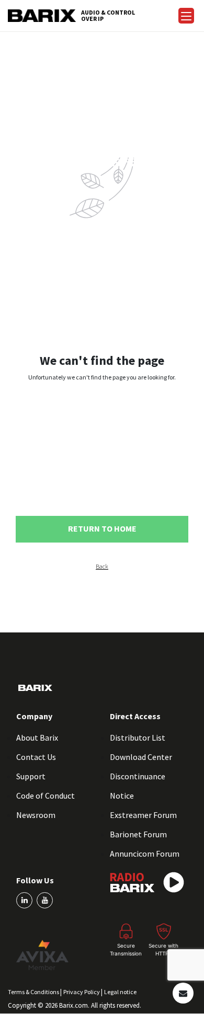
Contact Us (36, 757)
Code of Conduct (45, 795)
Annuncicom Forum (144, 853)
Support (31, 776)
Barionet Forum (138, 834)
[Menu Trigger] (186, 16)
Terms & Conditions (34, 992)
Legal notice (120, 992)
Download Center (141, 757)
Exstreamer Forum (143, 815)
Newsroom (35, 815)
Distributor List (137, 737)
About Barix (37, 737)
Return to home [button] (102, 528)
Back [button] (102, 566)
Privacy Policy (82, 992)
